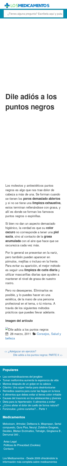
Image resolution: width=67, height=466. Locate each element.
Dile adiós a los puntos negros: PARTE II (38, 355)
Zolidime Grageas (48, 427)
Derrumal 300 (11, 434)
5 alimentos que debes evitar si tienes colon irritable (32, 394)
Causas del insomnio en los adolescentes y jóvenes (32, 398)
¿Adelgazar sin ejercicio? (20, 351)
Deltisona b (33, 423)
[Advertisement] (33, 54)
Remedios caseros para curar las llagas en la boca (31, 391)
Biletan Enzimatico (23, 431)
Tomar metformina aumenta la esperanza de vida (31, 380)
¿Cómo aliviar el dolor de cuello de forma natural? (31, 405)
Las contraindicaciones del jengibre (23, 376)
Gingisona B (54, 431)
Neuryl (33, 427)
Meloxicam (9, 423)
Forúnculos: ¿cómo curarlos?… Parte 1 (25, 409)
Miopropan (47, 423)
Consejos (43, 333)
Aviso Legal (10, 441)
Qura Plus (22, 427)
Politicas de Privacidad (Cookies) (22, 445)
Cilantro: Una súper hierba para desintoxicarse (29, 387)
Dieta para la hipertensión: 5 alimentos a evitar (29, 401)
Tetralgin (40, 431)
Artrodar (20, 423)
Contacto (9, 448)
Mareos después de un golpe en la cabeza (27, 383)
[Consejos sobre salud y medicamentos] (33, 6)
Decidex (7, 431)
